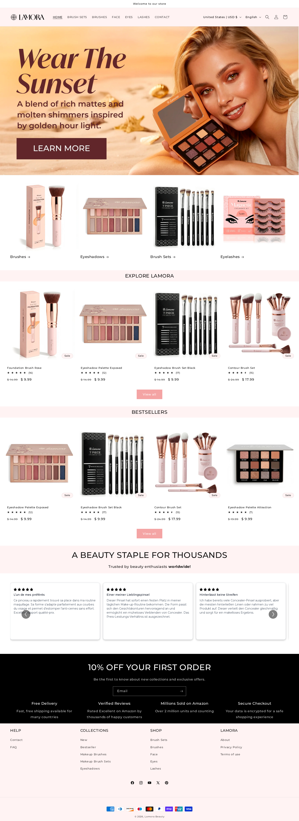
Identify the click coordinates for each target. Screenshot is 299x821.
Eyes (153, 761)
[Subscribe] (181, 691)
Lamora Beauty (154, 816)
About (225, 740)
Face (154, 754)
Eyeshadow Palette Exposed (101, 367)
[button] (267, 17)
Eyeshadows (92, 257)
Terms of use (230, 754)
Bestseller (88, 747)
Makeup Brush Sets (95, 761)
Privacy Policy (231, 747)
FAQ (13, 747)
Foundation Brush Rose (24, 367)
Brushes (18, 257)
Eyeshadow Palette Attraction (250, 507)
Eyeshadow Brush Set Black (174, 367)
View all (149, 394)
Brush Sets (160, 257)
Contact (16, 740)
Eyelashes (230, 257)
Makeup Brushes (93, 754)
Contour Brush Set (241, 367)
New (83, 740)
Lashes (155, 768)
